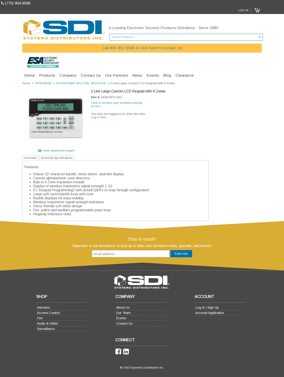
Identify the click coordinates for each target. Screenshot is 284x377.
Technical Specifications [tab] (56, 158)
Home (26, 83)
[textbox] (184, 37)
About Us (123, 307)
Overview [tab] (30, 158)
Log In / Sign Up (207, 307)
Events (121, 318)
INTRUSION (43, 83)
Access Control (48, 313)
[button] (256, 10)
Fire (40, 318)
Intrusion (43, 307)
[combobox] (186, 37)
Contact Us (124, 323)
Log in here (98, 117)
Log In (243, 10)
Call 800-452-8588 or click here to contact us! (142, 48)
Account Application (209, 313)
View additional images (59, 150)
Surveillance (46, 329)
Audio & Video (47, 323)
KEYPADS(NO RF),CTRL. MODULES (81, 83)
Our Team (123, 313)
